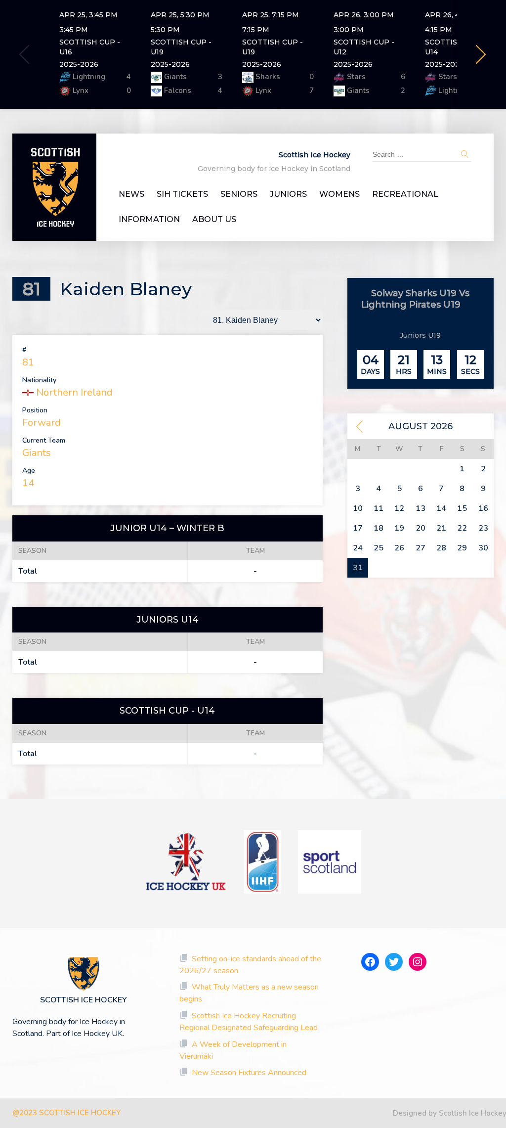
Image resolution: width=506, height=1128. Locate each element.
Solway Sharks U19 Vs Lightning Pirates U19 (415, 299)
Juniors (288, 194)
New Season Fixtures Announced (249, 1072)
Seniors (238, 194)
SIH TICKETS (182, 194)
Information (149, 220)
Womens (339, 194)
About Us (214, 220)
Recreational (405, 194)
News (131, 194)
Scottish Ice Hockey (314, 154)
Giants (36, 452)
